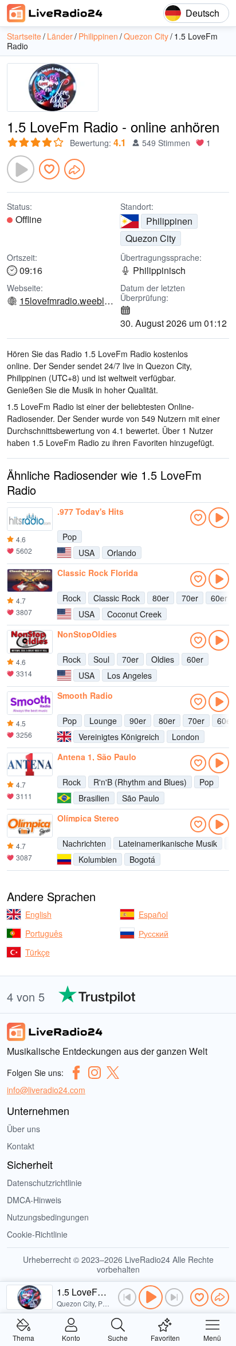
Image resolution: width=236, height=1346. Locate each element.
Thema (23, 1337)
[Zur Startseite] (55, 13)
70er (190, 598)
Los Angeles (129, 675)
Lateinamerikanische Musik (168, 843)
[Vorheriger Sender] (127, 1297)
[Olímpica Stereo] (30, 826)
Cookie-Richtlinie (37, 1234)
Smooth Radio (85, 695)
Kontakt (20, 1146)
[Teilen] (74, 169)
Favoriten (165, 1337)
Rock (71, 598)
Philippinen (169, 221)
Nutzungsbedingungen (48, 1217)
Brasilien (93, 798)
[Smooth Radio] (30, 703)
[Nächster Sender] (174, 1297)
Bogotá (142, 859)
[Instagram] (94, 1072)
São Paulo (140, 798)
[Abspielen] (20, 169)
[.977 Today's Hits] (30, 519)
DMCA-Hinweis (34, 1200)
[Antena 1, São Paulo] (30, 765)
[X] (113, 1072)
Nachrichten (84, 843)
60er (219, 598)
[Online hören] (219, 517)
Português (43, 933)
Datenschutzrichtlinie (44, 1182)
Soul (101, 659)
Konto (71, 1337)
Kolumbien (97, 859)
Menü (212, 1337)
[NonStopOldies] (30, 642)
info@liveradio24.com (46, 1089)
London (185, 736)
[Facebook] (76, 1072)
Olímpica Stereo (88, 818)
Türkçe (37, 952)
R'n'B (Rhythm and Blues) (140, 782)
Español (153, 914)
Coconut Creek (134, 614)
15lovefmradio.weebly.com (67, 301)
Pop (69, 536)
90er (137, 720)
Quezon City (150, 238)
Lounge (103, 720)
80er (160, 598)
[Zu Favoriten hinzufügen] (49, 169)
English (38, 914)
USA (86, 552)
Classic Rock (116, 598)
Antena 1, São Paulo (96, 757)
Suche (118, 1337)
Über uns (23, 1128)
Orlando (121, 552)
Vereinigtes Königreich (118, 736)
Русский (153, 933)
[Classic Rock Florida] (30, 581)
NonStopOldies (87, 634)
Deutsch (202, 12)
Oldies (162, 659)
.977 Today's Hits (90, 511)
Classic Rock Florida (97, 573)
